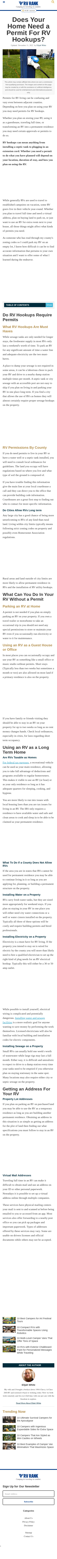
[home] (28, 3)
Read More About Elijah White (28, 1403)
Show (49, 305)
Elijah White (41, 45)
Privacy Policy (28, 1521)
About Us (28, 1518)
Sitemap (28, 1532)
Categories (28, 1511)
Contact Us (28, 1536)
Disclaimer (28, 1525)
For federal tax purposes (16, 762)
